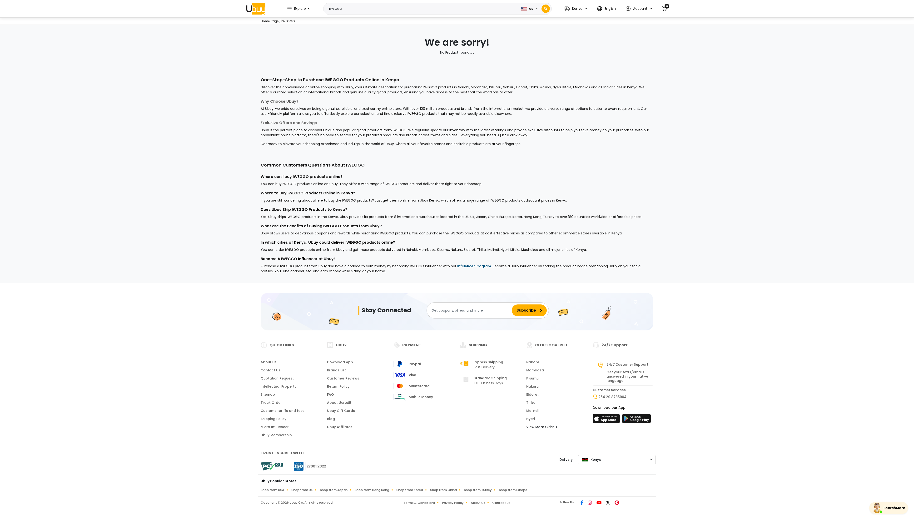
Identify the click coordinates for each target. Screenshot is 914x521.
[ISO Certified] (307, 466)
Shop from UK (302, 490)
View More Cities (541, 427)
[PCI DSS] (272, 466)
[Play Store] (636, 420)
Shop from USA (272, 490)
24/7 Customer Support (627, 364)
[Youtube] (599, 503)
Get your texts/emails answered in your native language (627, 376)
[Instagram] (590, 503)
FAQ (330, 394)
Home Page (270, 21)
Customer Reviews (343, 378)
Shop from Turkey (478, 490)
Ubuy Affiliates (339, 427)
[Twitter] (608, 503)
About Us (269, 362)
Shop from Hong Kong (372, 490)
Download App (340, 362)
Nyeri (530, 418)
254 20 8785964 (612, 397)
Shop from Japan (334, 490)
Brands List (336, 370)
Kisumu (532, 378)
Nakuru (532, 386)
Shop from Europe (513, 490)
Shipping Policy (273, 418)
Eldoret (532, 394)
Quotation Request (277, 378)
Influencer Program (474, 266)
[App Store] (607, 420)
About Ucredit (339, 402)
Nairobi (532, 362)
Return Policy (338, 386)
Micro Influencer (275, 427)
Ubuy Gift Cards (341, 410)
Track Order (271, 402)
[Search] (545, 9)
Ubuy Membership (276, 435)
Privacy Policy (453, 503)
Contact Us (270, 370)
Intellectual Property (278, 386)
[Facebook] (582, 503)
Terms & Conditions (419, 503)
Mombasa (535, 370)
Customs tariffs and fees (282, 410)
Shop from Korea (409, 490)
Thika (531, 402)
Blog (331, 418)
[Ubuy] (255, 8)
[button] (575, 9)
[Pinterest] (617, 503)
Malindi (532, 410)
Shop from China (443, 490)
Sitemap (268, 394)
